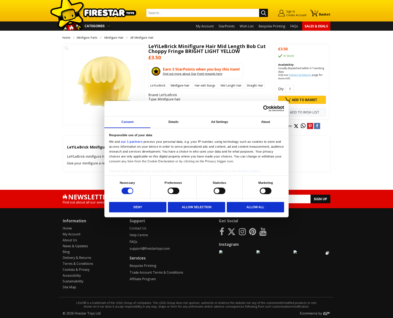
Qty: (281, 89)
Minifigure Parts (87, 37)
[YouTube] (262, 231)
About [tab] (265, 122)
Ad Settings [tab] (219, 122)
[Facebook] (221, 231)
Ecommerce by (311, 313)
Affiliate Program (143, 279)
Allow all (255, 207)
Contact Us (138, 228)
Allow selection (196, 207)
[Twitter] (231, 231)
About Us (70, 240)
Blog (66, 251)
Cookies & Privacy (76, 269)
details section (249, 171)
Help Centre (139, 235)
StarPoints (227, 26)
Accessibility (72, 275)
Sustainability (73, 281)
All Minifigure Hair (142, 37)
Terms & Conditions (78, 263)
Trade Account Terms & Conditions (156, 272)
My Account (205, 26)
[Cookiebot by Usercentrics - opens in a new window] (266, 108)
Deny (137, 207)
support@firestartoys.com (150, 248)
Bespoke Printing (272, 26)
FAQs (294, 26)
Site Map (69, 287)
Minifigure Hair (113, 37)
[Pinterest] (252, 231)
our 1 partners (131, 141)
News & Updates (75, 246)
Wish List (247, 26)
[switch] (173, 191)
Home (66, 37)
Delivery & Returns (300, 75)
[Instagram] (242, 231)
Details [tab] (173, 122)
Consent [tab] (127, 122)
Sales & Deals (316, 26)
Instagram (229, 244)
